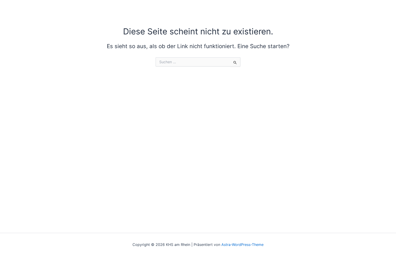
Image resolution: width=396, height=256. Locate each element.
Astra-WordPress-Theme (242, 244)
